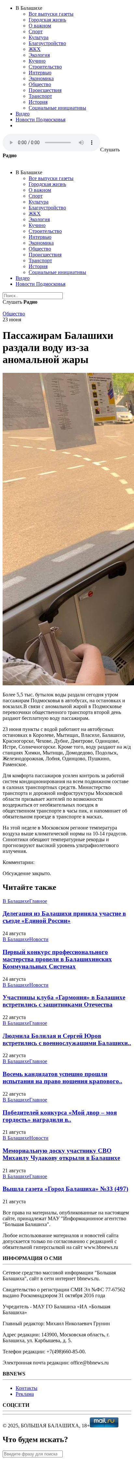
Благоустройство (47, 43)
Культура (38, 37)
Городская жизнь (47, 20)
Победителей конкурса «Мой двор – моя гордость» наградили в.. (60, 1116)
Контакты (26, 1388)
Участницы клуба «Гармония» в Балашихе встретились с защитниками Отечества (64, 1001)
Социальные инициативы (57, 108)
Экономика (41, 78)
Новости (38, 939)
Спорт (36, 31)
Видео (23, 113)
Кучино (37, 61)
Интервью (40, 72)
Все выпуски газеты (51, 14)
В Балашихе (16, 901)
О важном (40, 25)
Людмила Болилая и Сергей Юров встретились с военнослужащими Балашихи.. (67, 1039)
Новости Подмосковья (40, 119)
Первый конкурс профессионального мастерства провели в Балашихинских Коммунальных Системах (57, 959)
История (38, 102)
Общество (40, 84)
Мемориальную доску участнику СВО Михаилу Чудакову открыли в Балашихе (61, 1154)
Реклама (25, 1394)
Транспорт (40, 96)
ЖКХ (35, 49)
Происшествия (45, 90)
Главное (38, 901)
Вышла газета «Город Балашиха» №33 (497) (65, 1188)
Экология (39, 55)
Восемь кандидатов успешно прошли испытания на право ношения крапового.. (62, 1078)
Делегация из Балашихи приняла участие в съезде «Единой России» (64, 917)
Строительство (45, 66)
